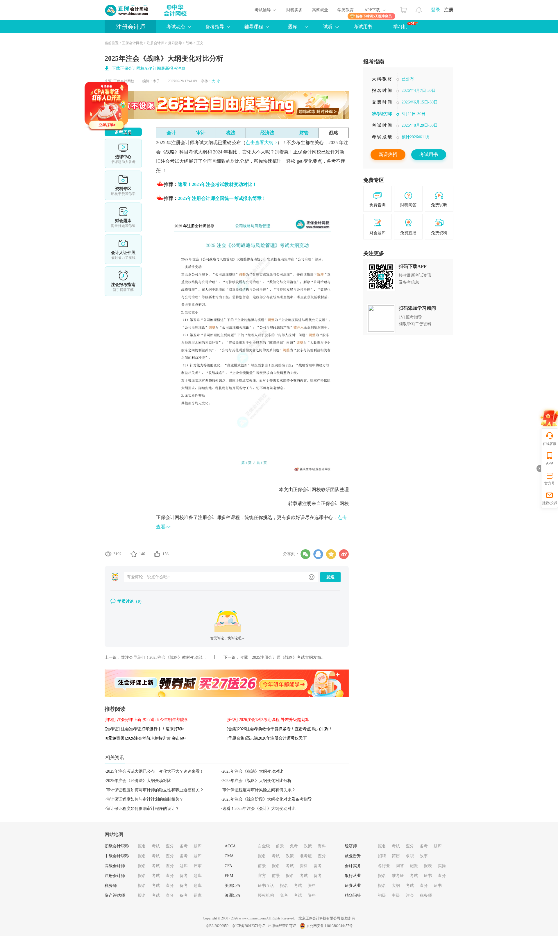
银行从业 (353, 876)
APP (549, 463)
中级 (396, 895)
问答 (400, 866)
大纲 (396, 885)
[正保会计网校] (127, 10)
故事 (424, 856)
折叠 (538, 468)
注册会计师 (130, 27)
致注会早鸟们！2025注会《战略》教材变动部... (163, 657)
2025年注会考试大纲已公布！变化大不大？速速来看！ (155, 771)
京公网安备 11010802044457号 (329, 926)
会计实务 (353, 866)
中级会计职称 (117, 856)
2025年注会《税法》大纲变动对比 (252, 771)
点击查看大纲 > (261, 142)
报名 (142, 846)
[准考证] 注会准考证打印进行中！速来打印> (144, 729)
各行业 (384, 866)
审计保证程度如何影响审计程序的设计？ (142, 808)
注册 (448, 9)
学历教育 (345, 10)
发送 (330, 577)
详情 (123, 281)
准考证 (306, 856)
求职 (410, 856)
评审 (198, 866)
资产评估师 (115, 895)
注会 (410, 895)
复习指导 (175, 43)
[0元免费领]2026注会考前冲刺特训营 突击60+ (145, 738)
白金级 (264, 846)
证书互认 (266, 885)
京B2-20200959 (217, 926)
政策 (308, 846)
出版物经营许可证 (282, 926)
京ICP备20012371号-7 (248, 926)
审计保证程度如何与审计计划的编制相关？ (144, 799)
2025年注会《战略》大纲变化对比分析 (256, 780)
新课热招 (388, 154)
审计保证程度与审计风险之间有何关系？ (259, 790)
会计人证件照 (123, 249)
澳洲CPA (232, 895)
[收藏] (133, 553)
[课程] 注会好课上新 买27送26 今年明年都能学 (146, 719)
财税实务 (294, 10)
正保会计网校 (132, 43)
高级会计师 (115, 866)
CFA (228, 866)
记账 (414, 866)
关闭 (151, 157)
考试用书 (363, 26)
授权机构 (266, 895)
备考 (184, 846)
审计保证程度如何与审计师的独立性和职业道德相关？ (155, 790)
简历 (396, 856)
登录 (435, 9)
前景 (280, 846)
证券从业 (353, 885)
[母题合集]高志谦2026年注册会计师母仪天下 (267, 738)
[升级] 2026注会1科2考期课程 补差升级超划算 (268, 719)
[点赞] (157, 553)
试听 (327, 26)
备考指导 (214, 26)
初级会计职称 (117, 846)
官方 (262, 876)
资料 (322, 846)
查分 (170, 846)
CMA (229, 856)
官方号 (549, 483)
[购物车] (403, 8)
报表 (428, 866)
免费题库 (123, 217)
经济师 (351, 846)
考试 (156, 846)
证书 (428, 876)
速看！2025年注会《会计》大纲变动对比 (259, 808)
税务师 (111, 885)
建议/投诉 (549, 503)
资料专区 (123, 185)
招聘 (382, 856)
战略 (189, 43)
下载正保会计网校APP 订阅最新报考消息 (148, 68)
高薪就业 (320, 10)
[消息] (419, 8)
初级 (382, 895)
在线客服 (550, 444)
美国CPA (232, 885)
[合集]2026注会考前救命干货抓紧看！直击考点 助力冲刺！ (279, 729)
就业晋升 (353, 856)
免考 (294, 846)
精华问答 (353, 895)
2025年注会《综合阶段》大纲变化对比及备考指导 (267, 799)
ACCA (230, 846)
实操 (442, 866)
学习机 (400, 26)
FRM (229, 876)
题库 (198, 846)
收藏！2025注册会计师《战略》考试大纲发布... (282, 657)
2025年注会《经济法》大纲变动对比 (138, 780)
